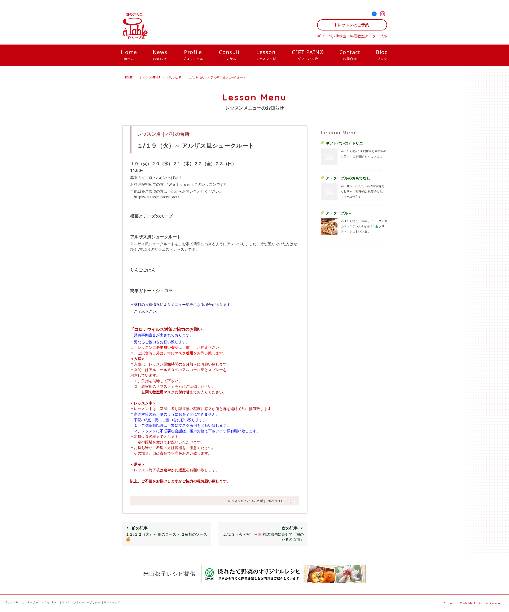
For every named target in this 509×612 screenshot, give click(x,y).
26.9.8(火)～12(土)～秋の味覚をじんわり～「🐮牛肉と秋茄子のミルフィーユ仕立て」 (363, 191)
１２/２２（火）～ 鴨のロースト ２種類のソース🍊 (166, 533)
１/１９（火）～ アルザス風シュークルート (217, 77)
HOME (128, 77)
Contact (349, 55)
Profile (193, 55)
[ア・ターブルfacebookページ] (375, 14)
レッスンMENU (150, 77)
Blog (382, 55)
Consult (229, 55)
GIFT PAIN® (308, 55)
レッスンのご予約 (353, 25)
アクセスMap (50, 602)
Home (129, 55)
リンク (66, 602)
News (160, 55)
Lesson (266, 55)
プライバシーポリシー (87, 602)
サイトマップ (112, 602)
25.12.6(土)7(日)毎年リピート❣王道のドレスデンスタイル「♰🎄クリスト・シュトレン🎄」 (364, 226)
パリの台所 (174, 77)
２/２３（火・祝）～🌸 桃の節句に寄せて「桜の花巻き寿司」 (263, 533)
